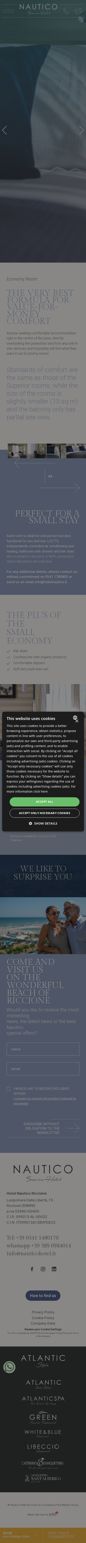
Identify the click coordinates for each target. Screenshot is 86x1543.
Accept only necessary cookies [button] (44, 813)
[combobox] (75, 717)
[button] (43, 823)
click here (41, 791)
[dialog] (43, 771)
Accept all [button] (44, 802)
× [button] (76, 721)
